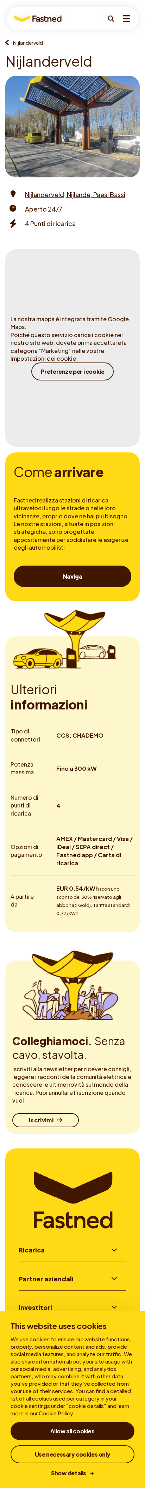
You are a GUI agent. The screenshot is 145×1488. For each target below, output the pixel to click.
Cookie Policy (56, 1413)
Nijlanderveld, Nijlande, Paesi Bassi (75, 194)
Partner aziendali (46, 1279)
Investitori (35, 1307)
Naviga (72, 576)
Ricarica (32, 1250)
